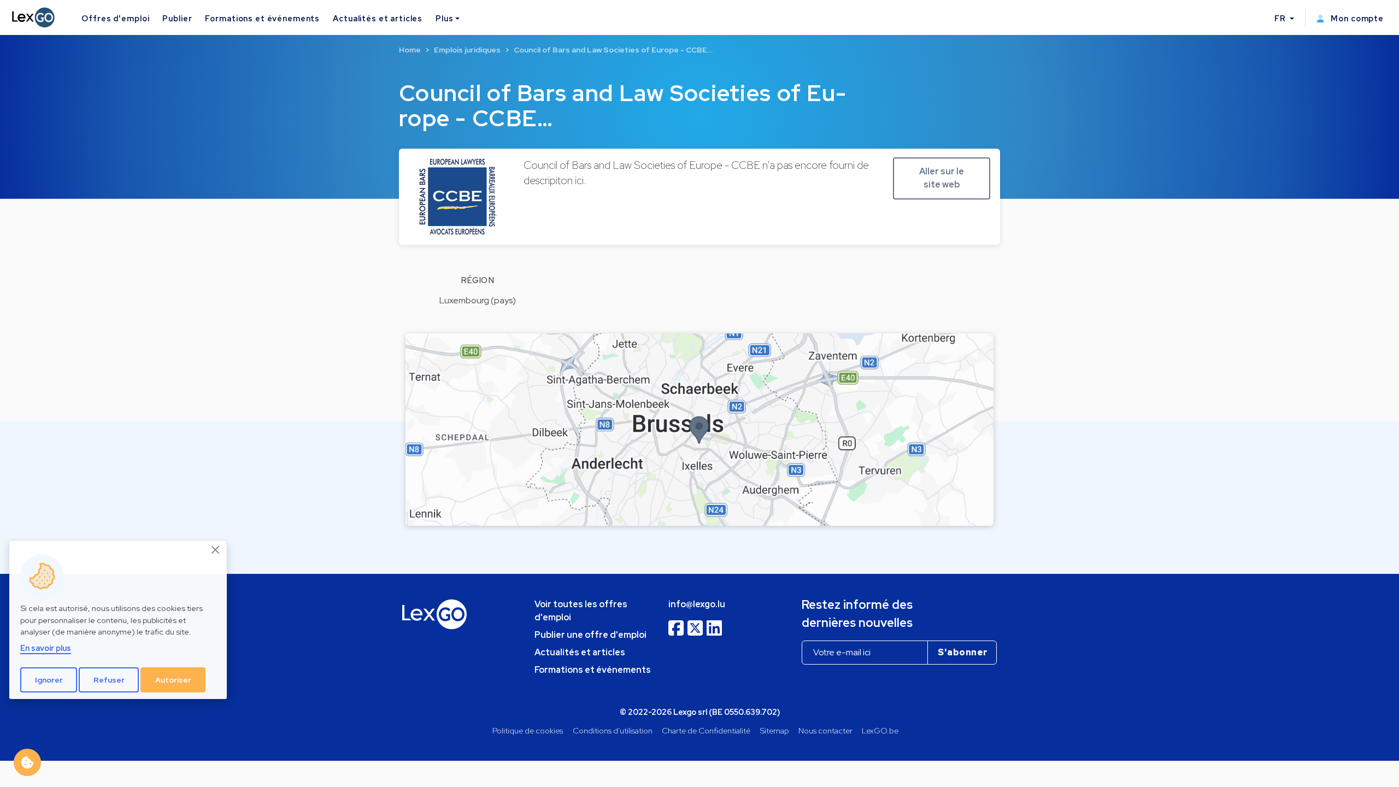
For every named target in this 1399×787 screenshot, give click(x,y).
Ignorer (49, 680)
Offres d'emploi (115, 18)
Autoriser (173, 680)
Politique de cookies (527, 730)
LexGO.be (880, 730)
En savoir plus (45, 648)
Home (410, 50)
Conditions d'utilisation (613, 730)
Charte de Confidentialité (706, 730)
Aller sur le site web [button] (941, 178)
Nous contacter (825, 730)
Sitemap (774, 730)
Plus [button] (444, 18)
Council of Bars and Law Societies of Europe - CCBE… (613, 50)
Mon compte (1356, 18)
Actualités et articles (377, 18)
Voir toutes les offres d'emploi (580, 610)
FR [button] (1281, 18)
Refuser (109, 680)
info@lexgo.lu (696, 604)
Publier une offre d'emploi (590, 635)
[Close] (216, 550)
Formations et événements (262, 18)
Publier (177, 18)
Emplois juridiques (467, 50)
